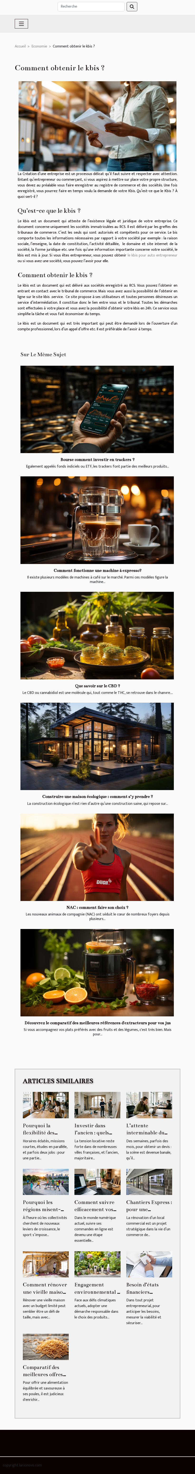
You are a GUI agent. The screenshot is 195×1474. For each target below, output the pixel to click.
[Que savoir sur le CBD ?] (97, 635)
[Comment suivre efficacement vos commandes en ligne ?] (97, 1182)
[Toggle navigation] (21, 23)
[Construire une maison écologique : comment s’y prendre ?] (97, 746)
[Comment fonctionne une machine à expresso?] (97, 520)
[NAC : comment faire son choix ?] (97, 857)
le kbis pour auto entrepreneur (153, 255)
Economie (39, 46)
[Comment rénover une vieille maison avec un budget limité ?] (46, 1264)
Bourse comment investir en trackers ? (98, 459)
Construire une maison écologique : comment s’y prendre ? (97, 796)
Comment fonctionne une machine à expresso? (97, 570)
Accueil (20, 46)
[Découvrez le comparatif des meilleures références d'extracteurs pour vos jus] (97, 972)
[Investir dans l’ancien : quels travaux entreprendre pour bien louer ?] (97, 1105)
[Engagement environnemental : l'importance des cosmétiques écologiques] (97, 1264)
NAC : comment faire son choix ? (97, 907)
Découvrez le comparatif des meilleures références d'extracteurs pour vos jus (97, 1022)
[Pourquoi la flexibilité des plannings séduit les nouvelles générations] (46, 1105)
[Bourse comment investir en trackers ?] (97, 409)
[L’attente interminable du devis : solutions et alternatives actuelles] (149, 1105)
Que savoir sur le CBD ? (97, 685)
